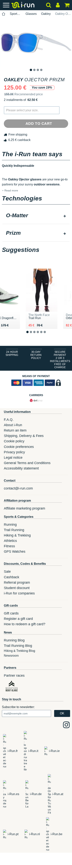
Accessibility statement (21, 468)
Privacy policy (14, 452)
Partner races (14, 675)
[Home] (3, 14)
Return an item (15, 430)
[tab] (36, 216)
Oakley (46, 13)
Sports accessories (15, 13)
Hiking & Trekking (17, 535)
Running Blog (14, 640)
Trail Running (14, 530)
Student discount (17, 588)
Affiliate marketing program (24, 508)
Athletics (10, 541)
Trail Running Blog (18, 646)
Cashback (11, 577)
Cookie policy (14, 441)
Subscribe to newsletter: (18, 707)
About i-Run (13, 425)
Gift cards (11, 613)
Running (10, 524)
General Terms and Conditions (27, 463)
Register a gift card (18, 619)
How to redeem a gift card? (24, 624)
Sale (7, 571)
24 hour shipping (12, 353)
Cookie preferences (19, 447)
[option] (36, 43)
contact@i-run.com (18, 488)
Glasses (31, 13)
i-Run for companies (19, 593)
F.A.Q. (8, 420)
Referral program (17, 582)
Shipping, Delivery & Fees (24, 436)
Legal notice (13, 457)
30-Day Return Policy (35, 355)
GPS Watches (14, 551)
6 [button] (48, 335)
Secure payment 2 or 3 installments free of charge (60, 359)
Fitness (9, 546)
